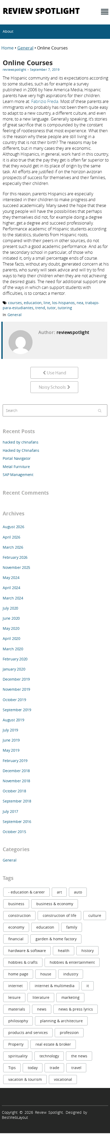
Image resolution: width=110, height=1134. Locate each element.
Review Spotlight (41, 10)
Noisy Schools (52, 387)
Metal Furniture (16, 466)
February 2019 (15, 760)
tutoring (65, 307)
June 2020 (11, 618)
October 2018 (14, 790)
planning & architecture (61, 1020)
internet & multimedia (54, 985)
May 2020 (11, 628)
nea (80, 302)
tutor (51, 307)
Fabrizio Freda (44, 101)
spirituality (18, 1055)
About (8, 31)
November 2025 (16, 567)
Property (15, 1044)
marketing (70, 997)
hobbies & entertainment (72, 962)
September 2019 (17, 709)
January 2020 (14, 669)
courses (15, 302)
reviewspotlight (14, 69)
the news (79, 1055)
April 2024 (11, 587)
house (45, 973)
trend (40, 307)
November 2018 (16, 780)
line (47, 302)
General (25, 48)
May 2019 (11, 750)
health (63, 950)
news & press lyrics (75, 1009)
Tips (12, 1067)
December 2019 (16, 679)
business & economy (54, 903)
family (71, 927)
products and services (28, 1032)
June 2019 (11, 740)
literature (41, 997)
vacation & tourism (25, 1079)
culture (94, 915)
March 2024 (13, 598)
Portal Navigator (17, 458)
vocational (63, 1079)
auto (78, 892)
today (33, 1067)
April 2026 (11, 537)
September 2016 (17, 821)
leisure (14, 997)
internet (15, 985)
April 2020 (11, 638)
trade (54, 1067)
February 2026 (15, 557)
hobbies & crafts (23, 962)
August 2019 (13, 719)
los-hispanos (63, 302)
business (16, 903)
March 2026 (13, 547)
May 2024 (11, 577)
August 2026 (13, 526)
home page (18, 973)
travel (76, 1067)
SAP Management (18, 474)
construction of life (59, 915)
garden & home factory (56, 938)
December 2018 (16, 770)
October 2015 (14, 831)
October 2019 (14, 699)
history (87, 950)
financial (15, 938)
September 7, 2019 (45, 69)
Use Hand (56, 373)
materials (16, 1009)
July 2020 (10, 608)
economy (16, 927)
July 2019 (10, 729)
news (41, 1009)
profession (69, 1032)
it (88, 985)
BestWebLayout (15, 1117)
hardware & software (27, 950)
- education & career (26, 892)
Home (8, 48)
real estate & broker (53, 1044)
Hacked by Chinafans (21, 450)
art (59, 892)
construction (19, 915)
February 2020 (15, 658)
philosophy (18, 1020)
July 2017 (10, 811)
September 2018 (17, 801)
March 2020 (13, 648)
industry (70, 973)
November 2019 (16, 689)
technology (49, 1055)
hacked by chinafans (20, 442)
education (33, 302)
